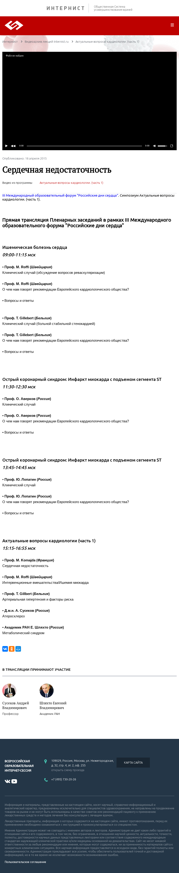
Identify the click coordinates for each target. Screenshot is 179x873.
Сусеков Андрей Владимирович (15, 705)
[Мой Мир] (18, 649)
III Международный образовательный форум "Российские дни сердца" (60, 195)
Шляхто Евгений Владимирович (53, 705)
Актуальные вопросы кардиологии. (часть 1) (71, 182)
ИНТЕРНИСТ (68, 8)
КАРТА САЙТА (133, 762)
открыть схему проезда (67, 770)
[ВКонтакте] (5, 649)
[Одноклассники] (11, 649)
